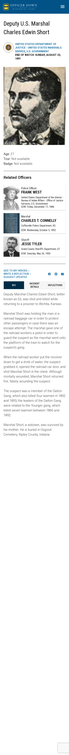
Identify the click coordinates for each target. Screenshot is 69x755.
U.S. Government (37, 51)
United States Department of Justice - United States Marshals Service (38, 48)
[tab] (14, 285)
